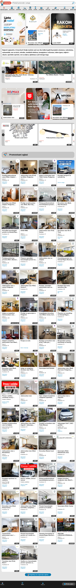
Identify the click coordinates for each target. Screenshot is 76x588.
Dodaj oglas (69, 584)
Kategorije (7, 3)
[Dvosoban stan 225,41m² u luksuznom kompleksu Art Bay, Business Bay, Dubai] (58, 110)
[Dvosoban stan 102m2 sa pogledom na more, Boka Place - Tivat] (33, 35)
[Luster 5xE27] (58, 35)
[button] (27, 27)
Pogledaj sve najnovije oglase (38, 574)
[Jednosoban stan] (8, 110)
